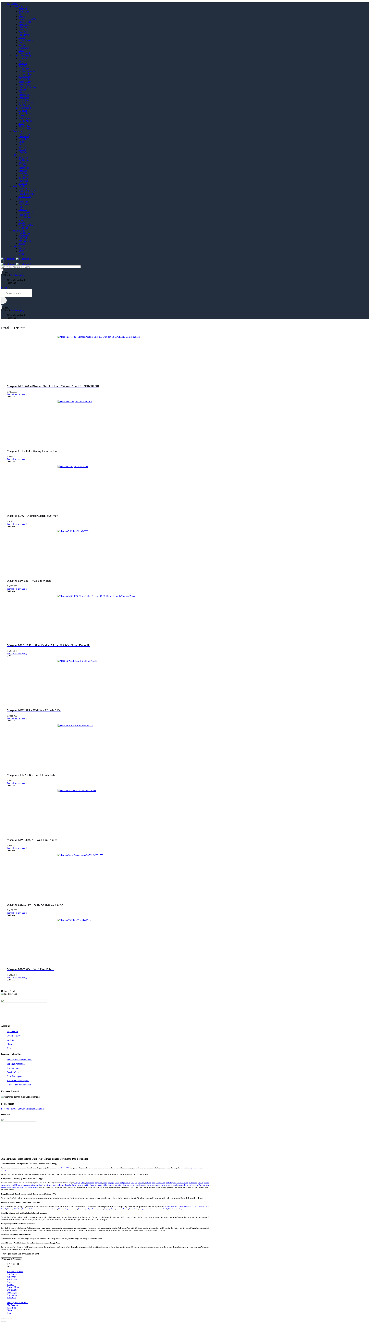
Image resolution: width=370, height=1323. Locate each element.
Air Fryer (22, 9)
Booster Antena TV (27, 19)
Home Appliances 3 (22, 108)
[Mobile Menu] (2, 261)
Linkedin (39, 1108)
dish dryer (42, 1185)
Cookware (17, 131)
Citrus (21, 92)
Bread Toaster (24, 84)
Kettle (21, 42)
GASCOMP (196, 1207)
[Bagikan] (5, 1318)
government (195, 1168)
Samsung (119, 1209)
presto (100, 1185)
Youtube (21, 1108)
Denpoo (180, 1207)
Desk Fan (22, 170)
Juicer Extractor (25, 40)
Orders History (14, 1035)
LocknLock (26, 1209)
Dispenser (23, 29)
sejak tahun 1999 (63, 1168)
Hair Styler (23, 238)
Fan (14, 155)
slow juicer (118, 1185)
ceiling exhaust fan (158, 1183)
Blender (22, 16)
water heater (11, 1187)
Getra (207, 1207)
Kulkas (21, 61)
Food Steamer (24, 100)
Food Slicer (23, 214)
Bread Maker (24, 82)
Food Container (25, 212)
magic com (98, 1183)
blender (18, 1185)
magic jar (111, 1183)
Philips (88, 1209)
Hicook (3, 1209)
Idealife (9, 1209)
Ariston (21, 248)
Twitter (14, 1108)
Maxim (40, 1209)
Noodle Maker (25, 121)
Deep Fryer (23, 97)
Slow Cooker (24, 128)
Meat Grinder (24, 113)
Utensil (16, 199)
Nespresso (68, 1209)
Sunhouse (158, 1209)
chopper (110, 1185)
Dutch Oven (24, 134)
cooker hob (193, 1183)
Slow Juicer (23, 66)
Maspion (34, 1209)
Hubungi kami (13, 1068)
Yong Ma (181, 1209)
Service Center (13, 1072)
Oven (21, 50)
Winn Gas (171, 1209)
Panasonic (81, 1209)
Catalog (16, 246)
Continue (17, 1259)
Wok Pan (22, 152)
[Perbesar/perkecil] (11, 1318)
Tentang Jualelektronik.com (19, 1059)
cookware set (25, 1185)
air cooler (190, 1185)
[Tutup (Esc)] (2, 1318)
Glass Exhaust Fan (27, 194)
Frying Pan (23, 139)
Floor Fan (22, 173)
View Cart (6, 1259)
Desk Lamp (23, 24)
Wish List (11, 1307)
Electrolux (187, 1207)
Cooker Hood (24, 22)
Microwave (23, 48)
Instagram (30, 1108)
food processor (125, 1183)
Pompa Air (23, 58)
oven (105, 1183)
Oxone (75, 1209)
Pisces (94, 1209)
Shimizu (147, 1209)
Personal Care (19, 230)
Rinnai (113, 1209)
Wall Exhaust (24, 196)
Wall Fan (22, 183)
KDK (21, 251)
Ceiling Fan (23, 168)
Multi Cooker (24, 118)
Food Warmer (24, 217)
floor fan (125, 1185)
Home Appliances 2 (22, 55)
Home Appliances (21, 6)
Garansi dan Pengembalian (19, 1084)
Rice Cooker (24, 126)
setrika (83, 1183)
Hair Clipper (24, 233)
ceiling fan (197, 1185)
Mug (20, 220)
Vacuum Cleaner (26, 74)
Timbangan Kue (25, 225)
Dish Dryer (23, 27)
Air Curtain (23, 160)
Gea (202, 1207)
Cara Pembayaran (15, 1076)
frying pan (93, 1185)
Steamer (22, 149)
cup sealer (182, 1185)
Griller (21, 141)
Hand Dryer (23, 35)
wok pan (134, 1183)
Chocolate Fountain (27, 87)
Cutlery (21, 207)
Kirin (19, 1209)
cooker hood (10, 1185)
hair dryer (20, 1187)
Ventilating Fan (20, 186)
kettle (117, 1183)
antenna (3, 1187)
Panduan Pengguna (16, 1064)
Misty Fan (23, 175)
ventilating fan (171, 1183)
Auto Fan (22, 162)
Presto (21, 123)
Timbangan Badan (26, 71)
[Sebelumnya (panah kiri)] (2, 1321)
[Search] (2, 269)
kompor (77, 1183)
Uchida (164, 1209)
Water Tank (23, 228)
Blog (9, 1048)
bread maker (76, 1185)
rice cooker (90, 1183)
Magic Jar (22, 110)
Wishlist (10, 1040)
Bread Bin (23, 201)
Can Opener (24, 204)
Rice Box (22, 63)
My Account (12, 1031)
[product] (108, 357)
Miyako (22, 254)
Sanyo (131, 1209)
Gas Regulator (25, 105)
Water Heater (24, 76)
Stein (152, 1209)
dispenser (34, 1185)
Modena (61, 1209)
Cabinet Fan (24, 188)
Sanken (125, 1209)
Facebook (5, 1108)
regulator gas (134, 1185)
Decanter (22, 209)
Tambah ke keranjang (17, 394)
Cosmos (174, 1207)
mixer (153, 1185)
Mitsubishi (47, 1209)
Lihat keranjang (17, 275)
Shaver (21, 243)
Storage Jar (23, 68)
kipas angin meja (145, 1185)
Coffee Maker (24, 95)
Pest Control (24, 53)
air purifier (85, 1185)
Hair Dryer (23, 235)
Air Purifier (23, 11)
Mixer (21, 115)
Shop (9, 1044)
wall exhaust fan (182, 1183)
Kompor (22, 45)
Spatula (21, 222)
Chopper (22, 89)
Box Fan (22, 165)
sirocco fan (174, 1185)
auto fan (167, 1185)
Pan (20, 144)
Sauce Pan (23, 147)
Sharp (141, 1209)
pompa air (205, 1185)
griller (105, 1185)
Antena (21, 14)
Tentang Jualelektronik (17, 1302)
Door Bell (23, 32)
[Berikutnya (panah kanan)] (5, 1321)
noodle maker (67, 1185)
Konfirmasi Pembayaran (18, 1080)
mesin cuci (159, 1185)
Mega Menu (12, 3)
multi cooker (57, 1185)
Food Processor (25, 102)
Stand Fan (23, 178)
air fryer (49, 1185)
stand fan (141, 1183)
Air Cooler (23, 157)
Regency (107, 1209)
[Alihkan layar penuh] (8, 1318)
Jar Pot (21, 37)
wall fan (148, 1183)
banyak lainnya (33, 1187)
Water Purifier (24, 79)
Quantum (100, 1209)
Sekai (136, 1209)
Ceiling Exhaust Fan (27, 191)
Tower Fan (23, 181)
